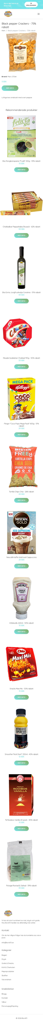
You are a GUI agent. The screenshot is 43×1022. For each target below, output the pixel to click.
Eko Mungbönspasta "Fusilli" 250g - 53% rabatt (21, 161)
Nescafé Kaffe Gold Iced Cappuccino (22, 557)
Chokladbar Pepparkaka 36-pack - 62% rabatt (21, 227)
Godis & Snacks (8, 963)
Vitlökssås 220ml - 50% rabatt (21, 623)
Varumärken (6, 980)
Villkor (4, 1002)
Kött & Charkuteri (8, 967)
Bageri (4, 955)
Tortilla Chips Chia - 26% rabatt (21, 492)
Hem (3, 31)
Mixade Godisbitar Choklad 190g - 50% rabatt (21, 358)
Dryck (4, 959)
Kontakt (5, 998)
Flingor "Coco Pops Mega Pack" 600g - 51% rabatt (21, 425)
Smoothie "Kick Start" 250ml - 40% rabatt (21, 754)
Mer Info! (10, 88)
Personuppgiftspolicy (10, 1006)
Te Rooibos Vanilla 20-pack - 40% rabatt (21, 820)
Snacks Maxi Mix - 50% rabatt (21, 689)
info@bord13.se (8, 943)
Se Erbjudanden (31, 4)
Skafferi (5, 975)
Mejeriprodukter (8, 971)
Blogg (4, 994)
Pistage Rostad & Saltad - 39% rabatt (21, 885)
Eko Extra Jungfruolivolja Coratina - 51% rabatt (21, 292)
